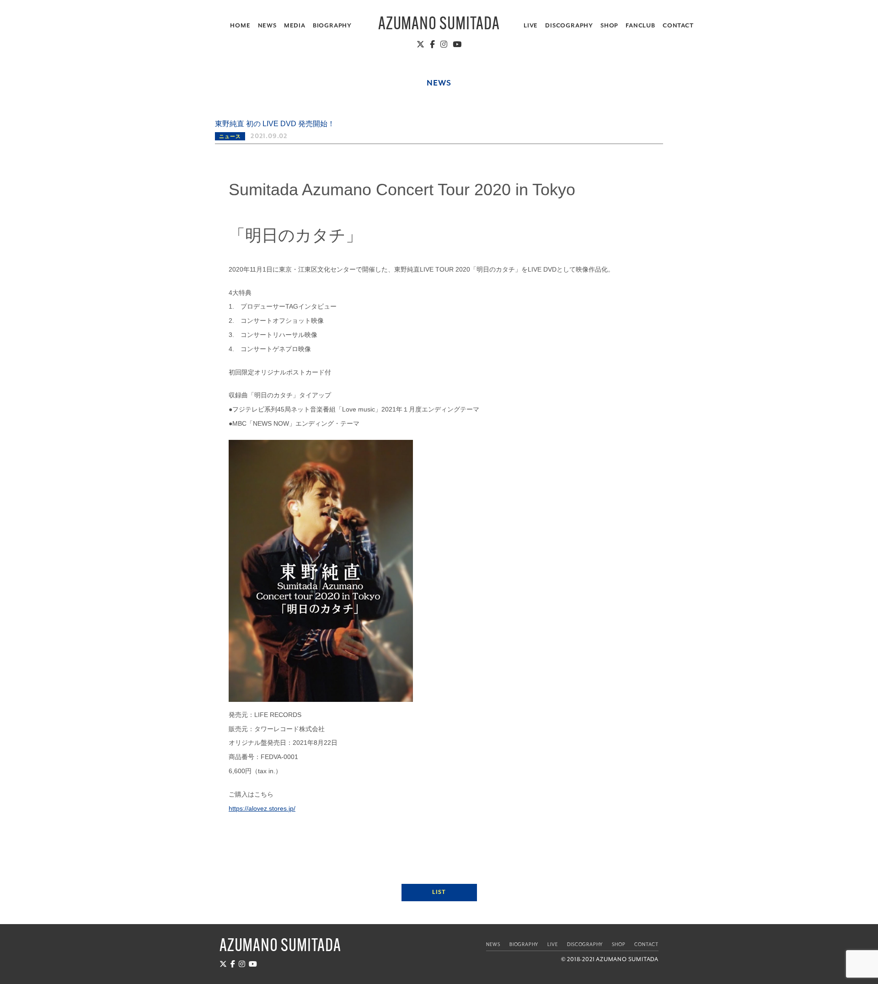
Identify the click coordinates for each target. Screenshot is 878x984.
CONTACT (678, 25)
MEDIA (294, 25)
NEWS (267, 25)
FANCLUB (640, 25)
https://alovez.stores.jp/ (262, 808)
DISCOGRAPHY (569, 25)
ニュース (230, 136)
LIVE (531, 25)
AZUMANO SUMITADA (439, 25)
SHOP (609, 25)
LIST (438, 892)
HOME (240, 25)
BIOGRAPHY (332, 25)
